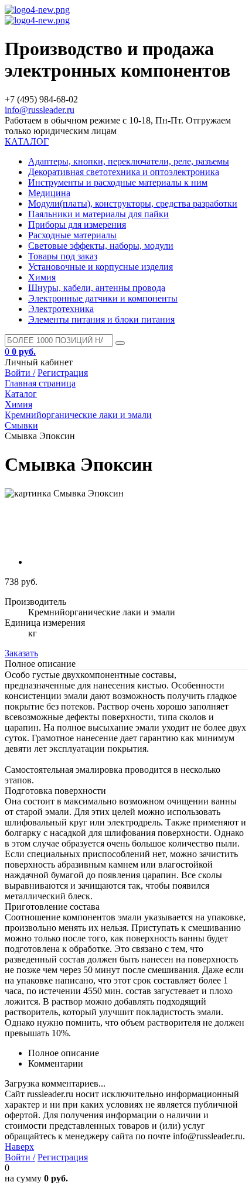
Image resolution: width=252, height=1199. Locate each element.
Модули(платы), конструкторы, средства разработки (132, 203)
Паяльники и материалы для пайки (98, 214)
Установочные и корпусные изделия (100, 267)
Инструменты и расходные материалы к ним (117, 182)
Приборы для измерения (77, 224)
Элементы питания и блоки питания (101, 319)
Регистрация (63, 373)
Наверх (19, 1147)
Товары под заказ (62, 256)
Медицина (49, 193)
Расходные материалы (72, 235)
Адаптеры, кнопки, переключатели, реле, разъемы (128, 161)
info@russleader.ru (39, 110)
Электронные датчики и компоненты (103, 298)
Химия (42, 277)
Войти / (20, 373)
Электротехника (61, 309)
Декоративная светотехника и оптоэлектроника (123, 172)
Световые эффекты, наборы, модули (100, 246)
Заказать (21, 653)
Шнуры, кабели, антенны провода (96, 288)
